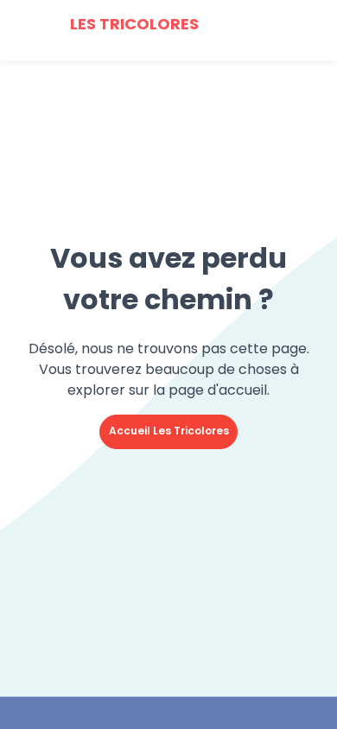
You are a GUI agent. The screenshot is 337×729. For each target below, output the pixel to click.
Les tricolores (133, 24)
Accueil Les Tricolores (169, 430)
